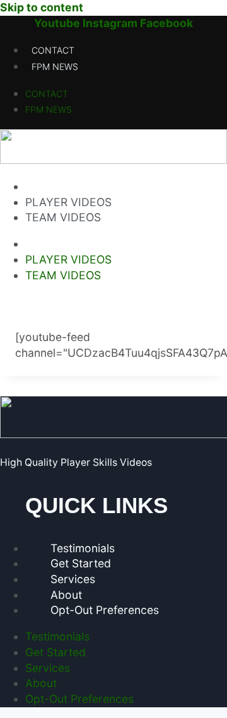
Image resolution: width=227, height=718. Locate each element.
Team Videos (63, 217)
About (66, 594)
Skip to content (41, 7)
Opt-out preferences (104, 610)
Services (72, 579)
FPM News (55, 66)
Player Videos (68, 202)
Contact (53, 50)
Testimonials (82, 548)
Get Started (80, 563)
